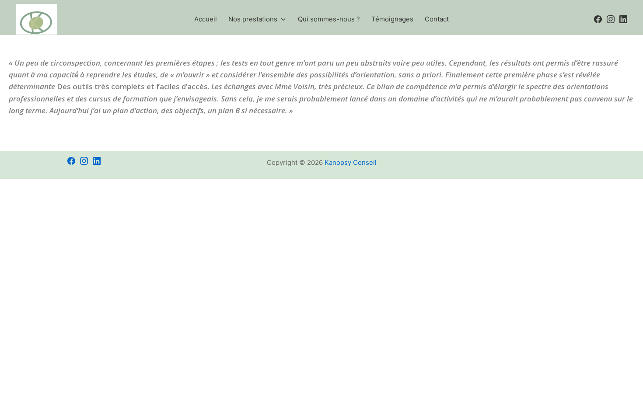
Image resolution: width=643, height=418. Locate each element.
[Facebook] (71, 154)
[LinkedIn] (97, 154)
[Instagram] (84, 154)
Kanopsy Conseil (351, 162)
